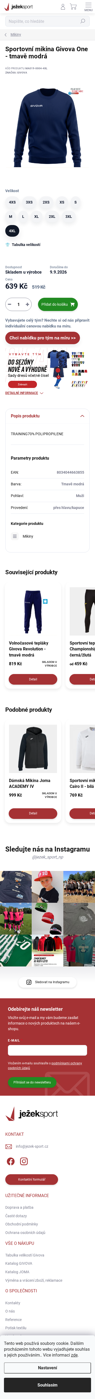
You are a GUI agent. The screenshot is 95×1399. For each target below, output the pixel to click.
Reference (13, 1320)
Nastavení (47, 1367)
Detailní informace (21, 393)
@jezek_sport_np (47, 857)
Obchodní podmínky (21, 1224)
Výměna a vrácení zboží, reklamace (33, 1280)
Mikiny (28, 536)
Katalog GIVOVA (18, 1263)
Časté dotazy (16, 1216)
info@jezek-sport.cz (32, 1146)
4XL (12, 231)
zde (74, 1355)
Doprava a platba (19, 1207)
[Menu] (88, 6)
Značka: (16, 72)
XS (62, 202)
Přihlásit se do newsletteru (32, 1082)
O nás (10, 1311)
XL (36, 216)
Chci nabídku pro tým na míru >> (43, 337)
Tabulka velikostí (26, 245)
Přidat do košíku (54, 304)
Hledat (83, 21)
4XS (12, 202)
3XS (29, 202)
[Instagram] (23, 1160)
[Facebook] (10, 1160)
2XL (52, 216)
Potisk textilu (15, 1328)
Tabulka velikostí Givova (24, 1255)
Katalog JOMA (17, 1272)
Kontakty (12, 1303)
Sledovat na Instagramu (52, 982)
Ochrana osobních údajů (25, 1232)
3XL (68, 216)
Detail (33, 679)
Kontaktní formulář (31, 1179)
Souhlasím (47, 1385)
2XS (46, 202)
